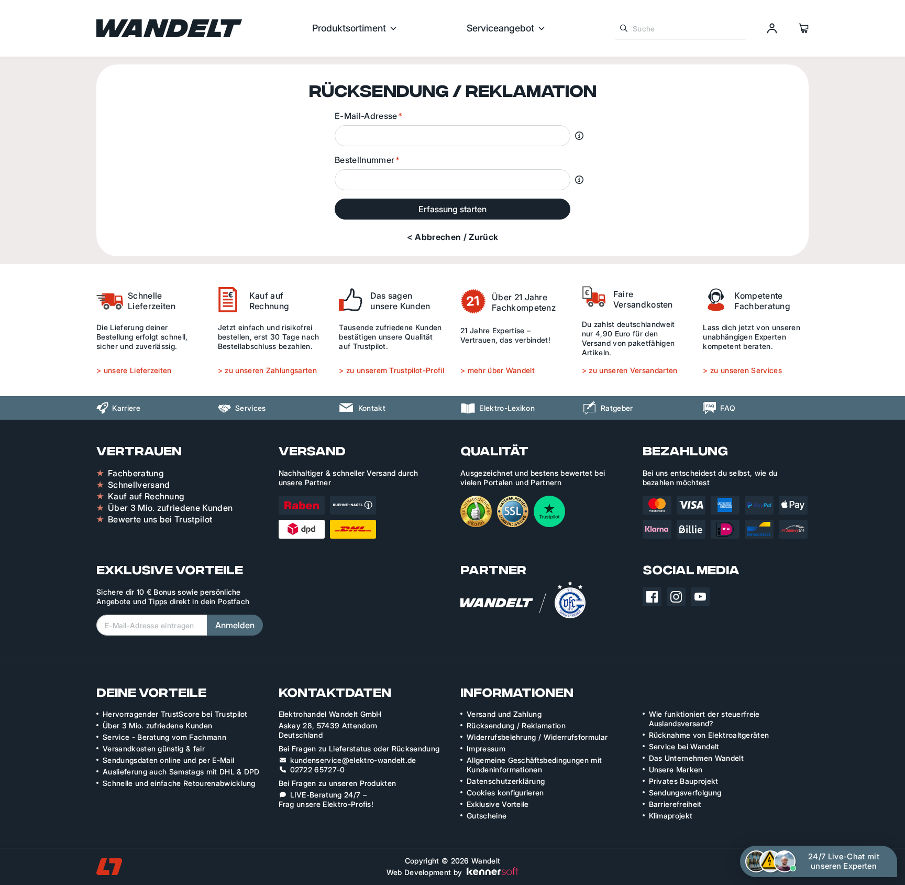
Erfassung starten (452, 209)
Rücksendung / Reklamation (516, 725)
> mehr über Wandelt (497, 370)
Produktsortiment (349, 28)
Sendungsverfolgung (685, 792)
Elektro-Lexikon (507, 407)
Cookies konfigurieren (505, 792)
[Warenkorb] (803, 28)
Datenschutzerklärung (506, 781)
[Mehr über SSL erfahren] (512, 511)
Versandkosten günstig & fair (154, 748)
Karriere (126, 407)
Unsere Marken (676, 769)
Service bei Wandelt (684, 746)
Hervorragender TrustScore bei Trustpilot (175, 713)
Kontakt (371, 407)
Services (250, 407)
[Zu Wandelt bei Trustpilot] (549, 511)
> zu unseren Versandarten (630, 370)
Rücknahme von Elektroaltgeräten (709, 734)
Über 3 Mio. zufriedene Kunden (157, 725)
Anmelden (235, 625)
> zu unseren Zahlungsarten (267, 370)
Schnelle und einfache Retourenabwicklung (179, 783)
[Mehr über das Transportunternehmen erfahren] (327, 517)
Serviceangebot (500, 28)
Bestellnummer (364, 160)
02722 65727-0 (317, 769)
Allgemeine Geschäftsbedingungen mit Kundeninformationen (534, 765)
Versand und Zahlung (504, 713)
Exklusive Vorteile (498, 804)
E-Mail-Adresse (366, 116)
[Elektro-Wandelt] (169, 28)
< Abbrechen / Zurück (452, 237)
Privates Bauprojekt (684, 781)
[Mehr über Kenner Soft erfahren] (492, 870)
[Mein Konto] (772, 28)
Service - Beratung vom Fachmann (164, 737)
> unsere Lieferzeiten (134, 370)
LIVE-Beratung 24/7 (325, 794)
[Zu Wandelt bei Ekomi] (476, 511)
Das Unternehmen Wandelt (696, 757)
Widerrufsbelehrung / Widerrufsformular (537, 737)
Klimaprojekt (671, 815)
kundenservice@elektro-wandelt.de (353, 760)
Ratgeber (617, 407)
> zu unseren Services (742, 370)
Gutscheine (486, 815)
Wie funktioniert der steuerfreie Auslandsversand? (704, 718)
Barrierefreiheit (675, 804)
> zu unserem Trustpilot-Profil (391, 370)
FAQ (727, 407)
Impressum (486, 748)
